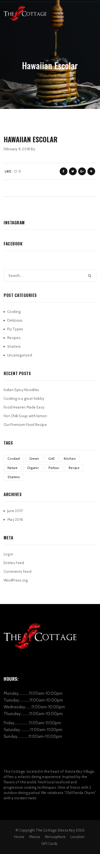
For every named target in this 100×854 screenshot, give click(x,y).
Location (77, 837)
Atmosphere (55, 837)
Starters (14, 346)
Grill (51, 458)
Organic (33, 468)
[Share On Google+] (82, 171)
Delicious (15, 320)
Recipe (74, 468)
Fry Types (15, 329)
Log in (8, 554)
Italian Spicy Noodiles (21, 390)
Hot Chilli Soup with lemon (25, 416)
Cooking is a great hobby (24, 398)
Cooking (14, 312)
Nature (13, 468)
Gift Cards (49, 843)
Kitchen (70, 458)
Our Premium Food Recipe (25, 425)
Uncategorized (19, 355)
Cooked (14, 458)
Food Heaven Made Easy (24, 407)
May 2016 (15, 519)
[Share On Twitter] (73, 171)
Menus (34, 837)
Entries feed (14, 563)
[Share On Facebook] (63, 171)
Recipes (14, 338)
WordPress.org (16, 580)
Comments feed (17, 571)
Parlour (54, 468)
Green (34, 458)
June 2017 (15, 511)
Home (19, 837)
